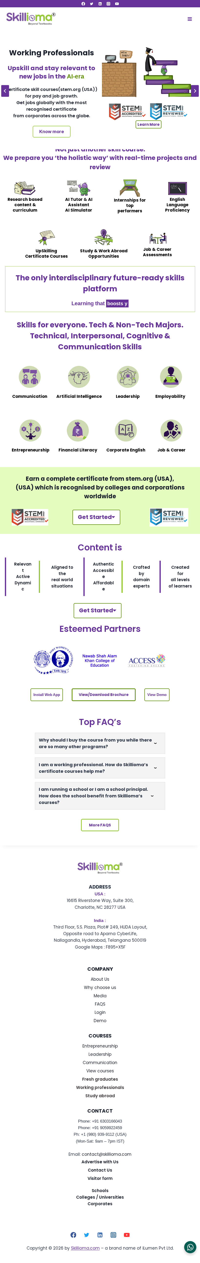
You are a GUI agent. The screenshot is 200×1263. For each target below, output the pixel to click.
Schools (100, 1191)
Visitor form (100, 1178)
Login (100, 1012)
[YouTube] (116, 3)
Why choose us (100, 987)
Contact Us (100, 1170)
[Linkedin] (100, 3)
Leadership (100, 1054)
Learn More (149, 124)
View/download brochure (103, 694)
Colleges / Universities (100, 1197)
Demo (100, 1021)
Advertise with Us (100, 1162)
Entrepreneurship (100, 1046)
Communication (100, 1063)
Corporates (100, 1204)
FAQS (100, 1004)
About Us (100, 979)
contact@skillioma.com (106, 1154)
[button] (46, 694)
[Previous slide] (5, 91)
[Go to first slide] (195, 91)
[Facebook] (83, 3)
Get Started (95, 517)
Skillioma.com (85, 1248)
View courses (100, 1071)
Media (100, 996)
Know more (51, 131)
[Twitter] (91, 3)
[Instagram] (108, 3)
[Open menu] (189, 19)
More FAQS (100, 825)
